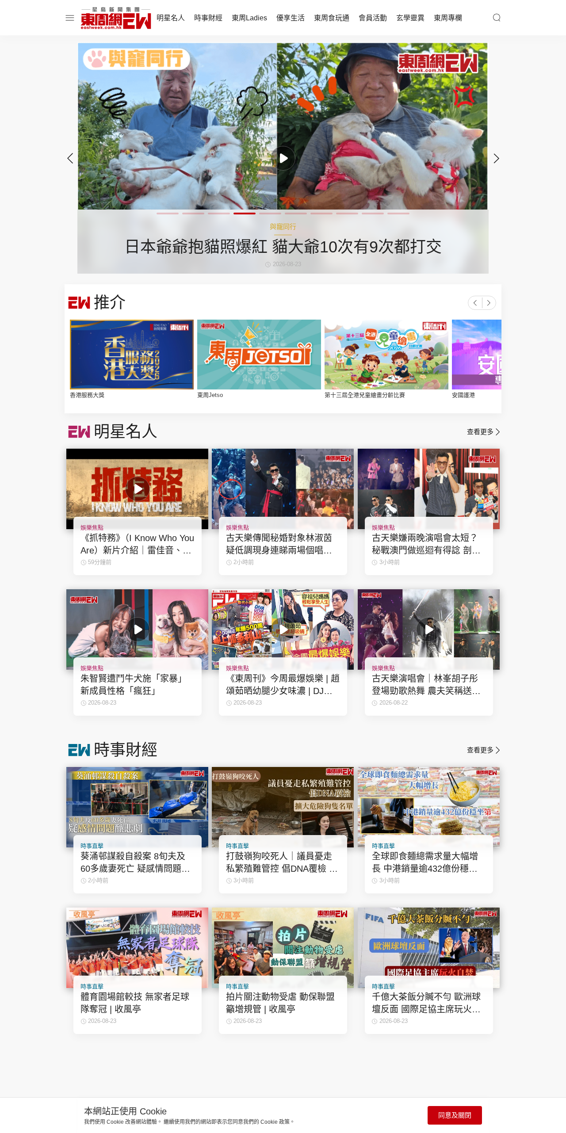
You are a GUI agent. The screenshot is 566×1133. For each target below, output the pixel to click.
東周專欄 (448, 18)
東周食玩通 (331, 18)
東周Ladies (249, 18)
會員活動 (373, 18)
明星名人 (171, 18)
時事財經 (208, 18)
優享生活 (290, 18)
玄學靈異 (410, 18)
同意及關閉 (454, 1115)
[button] (496, 158)
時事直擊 (91, 846)
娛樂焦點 (91, 527)
